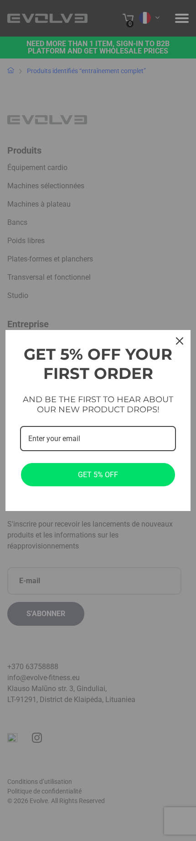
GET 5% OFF (98, 474)
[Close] (180, 341)
